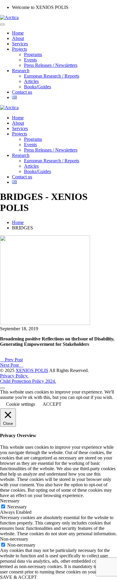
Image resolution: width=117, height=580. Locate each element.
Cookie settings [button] (20, 404)
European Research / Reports (51, 75)
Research (20, 70)
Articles (31, 81)
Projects (19, 49)
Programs (33, 54)
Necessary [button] (10, 500)
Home (18, 33)
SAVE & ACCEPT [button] (18, 577)
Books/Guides (37, 86)
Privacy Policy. (14, 375)
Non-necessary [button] (14, 539)
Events (30, 59)
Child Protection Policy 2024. (28, 381)
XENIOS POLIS (32, 370)
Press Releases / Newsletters (50, 65)
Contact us (22, 92)
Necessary (17, 506)
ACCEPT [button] (52, 404)
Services (20, 43)
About (18, 38)
